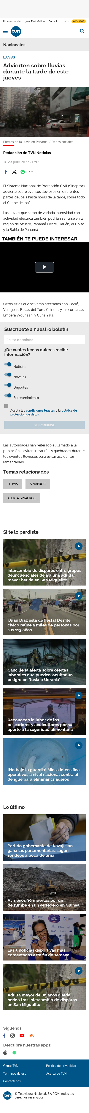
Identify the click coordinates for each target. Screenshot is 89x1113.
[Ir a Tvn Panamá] (43, 31)
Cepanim (54, 21)
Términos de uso (14, 1073)
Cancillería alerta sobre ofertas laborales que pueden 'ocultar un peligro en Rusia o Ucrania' (40, 675)
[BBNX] (7, 1095)
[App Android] (15, 1052)
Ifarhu (66, 21)
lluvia (13, 484)
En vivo (79, 21)
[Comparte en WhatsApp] (22, 171)
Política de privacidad (61, 1066)
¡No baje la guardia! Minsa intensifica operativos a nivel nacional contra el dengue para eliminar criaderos (44, 774)
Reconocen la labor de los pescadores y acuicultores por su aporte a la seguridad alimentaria (40, 724)
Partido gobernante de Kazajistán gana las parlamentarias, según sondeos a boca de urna (40, 850)
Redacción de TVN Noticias (27, 153)
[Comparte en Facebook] (6, 171)
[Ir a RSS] (32, 1035)
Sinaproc (38, 484)
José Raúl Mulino (35, 21)
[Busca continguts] (82, 31)
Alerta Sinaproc (22, 498)
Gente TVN (10, 1066)
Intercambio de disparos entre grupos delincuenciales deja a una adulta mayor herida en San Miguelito (44, 575)
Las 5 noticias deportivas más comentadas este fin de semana (39, 952)
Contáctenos (12, 1081)
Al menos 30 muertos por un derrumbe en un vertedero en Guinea (43, 902)
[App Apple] (6, 1052)
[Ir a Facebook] (5, 1035)
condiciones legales (40, 410)
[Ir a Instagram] (13, 1035)
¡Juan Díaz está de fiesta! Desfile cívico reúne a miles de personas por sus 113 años (43, 625)
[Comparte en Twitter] (14, 171)
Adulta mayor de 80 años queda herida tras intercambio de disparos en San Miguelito (42, 1000)
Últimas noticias (12, 21)
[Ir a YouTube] (23, 1035)
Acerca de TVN (56, 1073)
